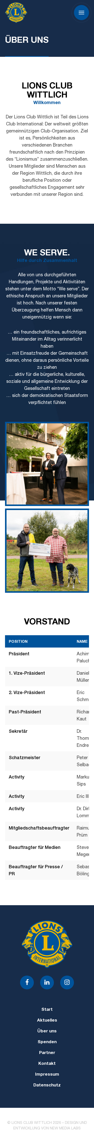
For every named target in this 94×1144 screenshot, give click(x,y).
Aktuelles (47, 1021)
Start (47, 1010)
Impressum (47, 1075)
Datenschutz (47, 1085)
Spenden (47, 1042)
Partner (47, 1053)
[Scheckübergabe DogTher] (47, 550)
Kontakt (47, 1064)
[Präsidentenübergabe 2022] (47, 464)
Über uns (47, 1031)
